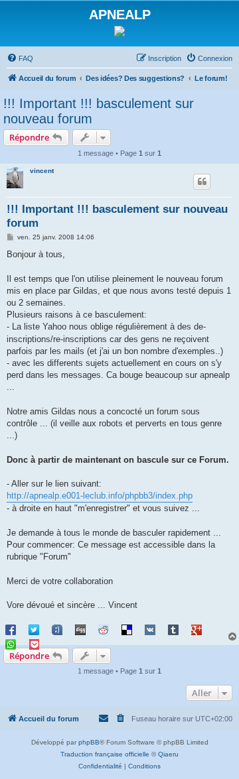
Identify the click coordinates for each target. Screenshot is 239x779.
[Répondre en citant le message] (201, 182)
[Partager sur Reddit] (103, 629)
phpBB (89, 742)
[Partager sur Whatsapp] (10, 643)
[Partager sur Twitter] (33, 629)
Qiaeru (168, 754)
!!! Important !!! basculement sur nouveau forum (98, 111)
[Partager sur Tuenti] (57, 629)
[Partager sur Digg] (80, 629)
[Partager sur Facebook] (10, 629)
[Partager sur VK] (150, 629)
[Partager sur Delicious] (126, 629)
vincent (42, 170)
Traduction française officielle (104, 754)
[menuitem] (20, 58)
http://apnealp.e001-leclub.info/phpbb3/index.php (100, 496)
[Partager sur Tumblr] (173, 629)
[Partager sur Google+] (196, 629)
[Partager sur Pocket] (33, 643)
